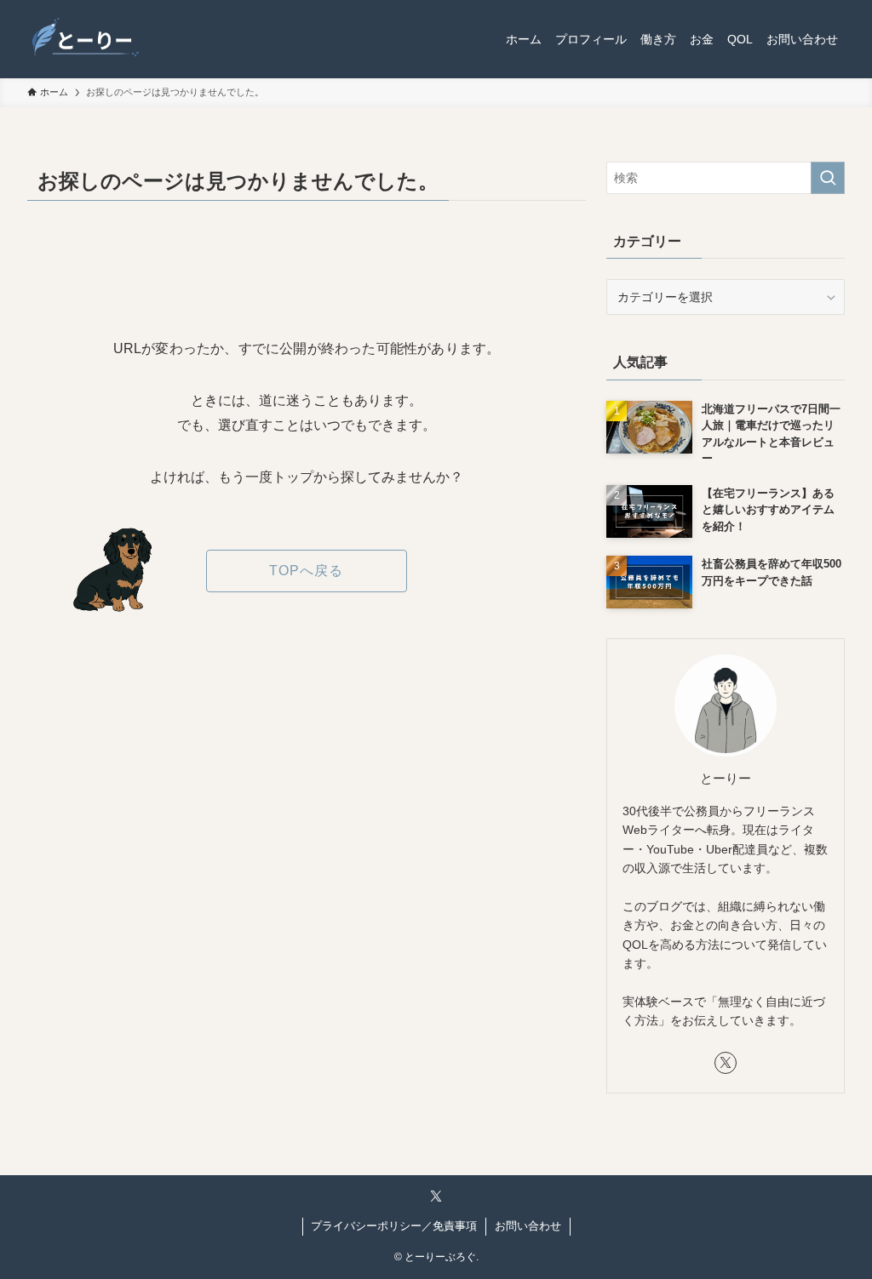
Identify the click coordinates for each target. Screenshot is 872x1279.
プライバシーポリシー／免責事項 (394, 1225)
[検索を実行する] (828, 178)
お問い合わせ (528, 1225)
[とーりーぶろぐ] (85, 39)
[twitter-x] (725, 1063)
